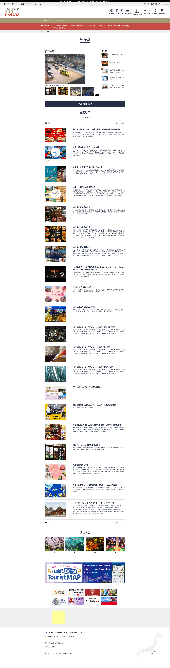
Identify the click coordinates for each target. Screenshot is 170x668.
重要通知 (8, 4)
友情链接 (54, 643)
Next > (123, 123)
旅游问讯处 (16, 4)
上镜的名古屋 (59, 20)
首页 (42, 32)
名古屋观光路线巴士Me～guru (31, 4)
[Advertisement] (58, 617)
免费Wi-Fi (44, 4)
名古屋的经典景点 (46, 20)
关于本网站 (48, 643)
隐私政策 (60, 643)
